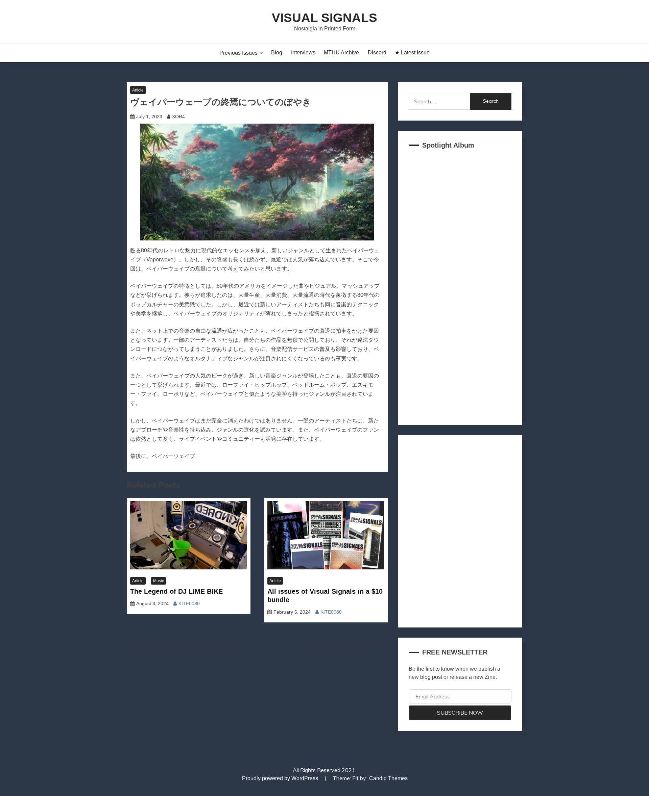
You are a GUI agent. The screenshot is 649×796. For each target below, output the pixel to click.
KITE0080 (189, 603)
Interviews (303, 52)
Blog (276, 52)
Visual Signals (324, 18)
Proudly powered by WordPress (280, 778)
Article (138, 90)
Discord (377, 52)
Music (158, 581)
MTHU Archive (341, 52)
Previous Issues (238, 53)
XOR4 (178, 116)
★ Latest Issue (412, 52)
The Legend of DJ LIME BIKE (176, 591)
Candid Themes (388, 778)
